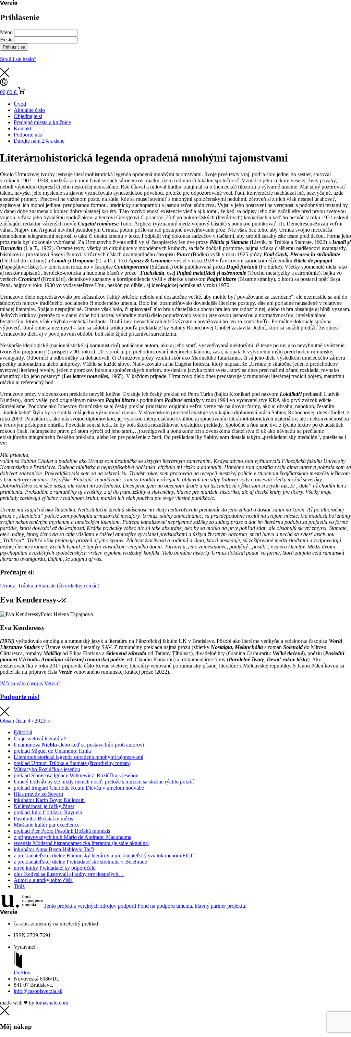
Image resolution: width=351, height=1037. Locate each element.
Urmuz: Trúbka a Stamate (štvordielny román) (49, 585)
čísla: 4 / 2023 (23, 721)
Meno (6, 32)
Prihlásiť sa (14, 47)
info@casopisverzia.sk (38, 991)
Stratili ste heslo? (18, 59)
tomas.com (52, 1003)
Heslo (6, 39)
